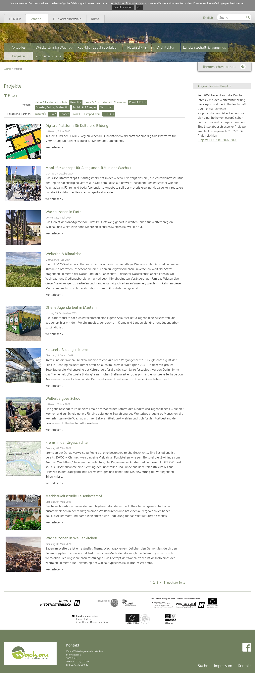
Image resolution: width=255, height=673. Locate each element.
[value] (248, 17)
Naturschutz (136, 48)
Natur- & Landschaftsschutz (51, 102)
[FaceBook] (246, 647)
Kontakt (244, 666)
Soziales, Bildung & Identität (52, 107)
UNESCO (109, 114)
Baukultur (75, 102)
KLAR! (52, 114)
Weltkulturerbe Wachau (54, 48)
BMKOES (77, 114)
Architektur (166, 48)
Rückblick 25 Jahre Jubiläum (99, 48)
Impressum (223, 666)
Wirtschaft (106, 107)
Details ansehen (123, 8)
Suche (203, 666)
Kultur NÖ (40, 114)
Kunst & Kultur (137, 102)
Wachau (7, 69)
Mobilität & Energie (84, 107)
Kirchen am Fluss (48, 56)
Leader (65, 114)
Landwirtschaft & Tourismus (204, 48)
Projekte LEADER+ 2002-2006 (217, 140)
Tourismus (120, 102)
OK (139, 8)
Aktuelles (18, 48)
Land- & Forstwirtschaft (98, 102)
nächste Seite (176, 582)
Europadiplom (92, 114)
